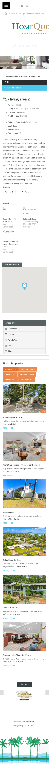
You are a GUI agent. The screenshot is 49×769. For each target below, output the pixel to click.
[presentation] (2, 692)
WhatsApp (12, 340)
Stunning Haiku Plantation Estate (17, 655)
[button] (27, 289)
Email (11, 346)
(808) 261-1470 (27, 46)
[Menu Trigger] (6, 5)
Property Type (10, 374)
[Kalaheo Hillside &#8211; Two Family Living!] (32, 213)
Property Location (27, 374)
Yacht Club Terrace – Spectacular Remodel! (21, 465)
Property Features (28, 369)
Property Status (10, 379)
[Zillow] (24, 695)
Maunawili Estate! (10, 607)
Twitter (11, 334)
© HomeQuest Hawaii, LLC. (24, 722)
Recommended (10, 369)
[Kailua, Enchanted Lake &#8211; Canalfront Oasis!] (12, 235)
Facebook (13, 329)
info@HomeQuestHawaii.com (32, 13)
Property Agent (27, 379)
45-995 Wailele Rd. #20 (12, 417)
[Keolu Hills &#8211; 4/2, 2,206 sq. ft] (12, 213)
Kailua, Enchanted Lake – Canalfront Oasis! (10, 244)
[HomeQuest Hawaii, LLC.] (24, 29)
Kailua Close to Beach (12, 560)
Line (10, 351)
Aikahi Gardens (9, 512)
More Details (12, 424)
